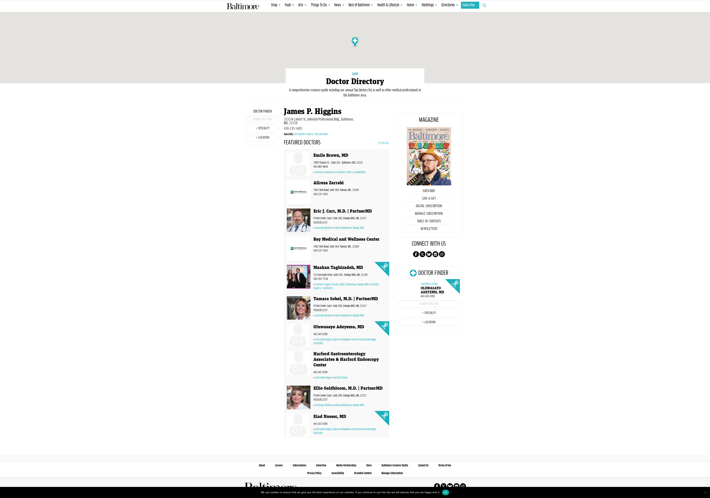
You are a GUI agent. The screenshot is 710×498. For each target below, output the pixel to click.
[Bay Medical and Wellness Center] (298, 248)
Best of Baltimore (359, 5)
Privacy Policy (314, 473)
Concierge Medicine (324, 227)
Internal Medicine (343, 227)
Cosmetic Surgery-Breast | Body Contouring (335, 284)
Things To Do (319, 5)
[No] (705, 492)
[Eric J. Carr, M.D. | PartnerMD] (298, 220)
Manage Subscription (429, 214)
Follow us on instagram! (442, 254)
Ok (445, 492)
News (337, 5)
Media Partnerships (346, 465)
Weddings (428, 5)
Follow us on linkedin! (435, 254)
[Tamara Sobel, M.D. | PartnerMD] (298, 308)
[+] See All (384, 143)
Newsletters (429, 229)
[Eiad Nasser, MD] (298, 425)
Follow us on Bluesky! (429, 254)
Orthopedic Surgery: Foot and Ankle (311, 134)
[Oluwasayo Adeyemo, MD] (298, 335)
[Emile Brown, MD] (298, 164)
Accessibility (338, 473)
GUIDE (355, 73)
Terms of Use (444, 465)
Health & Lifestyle (388, 5)
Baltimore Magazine (243, 6)
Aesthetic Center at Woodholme (351, 172)
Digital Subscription (429, 206)
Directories (448, 5)
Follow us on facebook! (416, 254)
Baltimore (329, 172)
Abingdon (345, 339)
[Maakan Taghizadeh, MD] (298, 278)
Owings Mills (358, 227)
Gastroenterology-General (327, 339)
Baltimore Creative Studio (395, 465)
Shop (274, 5)
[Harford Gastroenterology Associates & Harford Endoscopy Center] (298, 366)
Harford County (340, 377)
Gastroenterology (323, 377)
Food (288, 5)
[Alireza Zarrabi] (298, 192)
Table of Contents (429, 221)
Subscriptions (299, 465)
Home (410, 5)
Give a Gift (429, 198)
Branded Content (362, 473)
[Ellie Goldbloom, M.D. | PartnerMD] (298, 397)
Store (369, 465)
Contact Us (423, 465)
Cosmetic (319, 172)
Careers (279, 465)
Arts (300, 5)
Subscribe (468, 5)
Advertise (321, 465)
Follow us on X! (422, 254)
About (262, 465)
